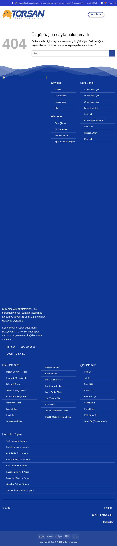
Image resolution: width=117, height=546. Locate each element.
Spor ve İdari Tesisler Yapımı (20, 490)
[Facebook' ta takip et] (51, 508)
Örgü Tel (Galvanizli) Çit (95, 421)
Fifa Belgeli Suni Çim (94, 120)
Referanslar (60, 95)
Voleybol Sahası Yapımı (17, 484)
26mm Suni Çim (91, 102)
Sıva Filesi (50, 404)
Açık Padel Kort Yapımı (17, 465)
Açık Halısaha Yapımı (16, 441)
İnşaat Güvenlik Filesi (16, 372)
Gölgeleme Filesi (14, 421)
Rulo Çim (88, 126)
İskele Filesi (11, 409)
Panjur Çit (89, 390)
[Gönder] (112, 53)
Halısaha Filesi (52, 367)
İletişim (58, 89)
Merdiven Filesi (13, 402)
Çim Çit (87, 372)
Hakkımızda (60, 102)
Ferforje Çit (89, 402)
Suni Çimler (60, 123)
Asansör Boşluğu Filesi (17, 396)
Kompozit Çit (90, 396)
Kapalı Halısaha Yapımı (17, 447)
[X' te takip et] (58, 508)
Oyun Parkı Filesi (53, 392)
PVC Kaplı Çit (90, 415)
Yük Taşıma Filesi (53, 398)
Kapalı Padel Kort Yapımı (18, 472)
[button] (107, 15)
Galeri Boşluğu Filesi (16, 390)
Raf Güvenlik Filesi (54, 379)
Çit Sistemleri (61, 129)
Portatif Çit (89, 409)
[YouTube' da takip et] (66, 508)
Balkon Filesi (51, 373)
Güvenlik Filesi (13, 384)
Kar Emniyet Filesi (53, 386)
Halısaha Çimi (91, 133)
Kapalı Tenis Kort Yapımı (18, 459)
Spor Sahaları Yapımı (65, 141)
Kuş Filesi (10, 415)
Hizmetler (57, 116)
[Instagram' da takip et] (54, 508)
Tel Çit (87, 378)
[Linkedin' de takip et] (62, 508)
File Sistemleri (61, 135)
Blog (57, 108)
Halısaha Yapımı (12, 434)
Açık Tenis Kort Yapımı (17, 453)
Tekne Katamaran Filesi (56, 410)
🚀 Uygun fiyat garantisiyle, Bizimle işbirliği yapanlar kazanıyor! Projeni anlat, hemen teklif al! (51, 3)
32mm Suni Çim (91, 89)
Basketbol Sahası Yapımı (18, 478)
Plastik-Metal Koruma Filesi (58, 417)
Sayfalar (56, 82)
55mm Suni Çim (91, 95)
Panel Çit (88, 384)
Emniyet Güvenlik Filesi (17, 378)
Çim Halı (88, 114)
